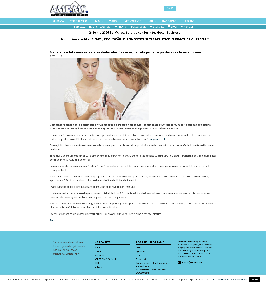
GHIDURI (98, 267)
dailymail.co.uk (157, 139)
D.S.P (138, 255)
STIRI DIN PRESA (78, 20)
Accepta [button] (254, 279)
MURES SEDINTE (138, 26)
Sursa (53, 220)
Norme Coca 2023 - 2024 (100, 26)
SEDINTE (98, 263)
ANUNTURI (99, 255)
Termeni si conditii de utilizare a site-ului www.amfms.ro (153, 264)
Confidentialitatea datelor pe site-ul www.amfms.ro (151, 271)
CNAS (138, 247)
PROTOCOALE (79, 26)
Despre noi (141, 259)
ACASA (97, 247)
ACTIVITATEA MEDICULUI (105, 259)
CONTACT (99, 251)
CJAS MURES (141, 251)
